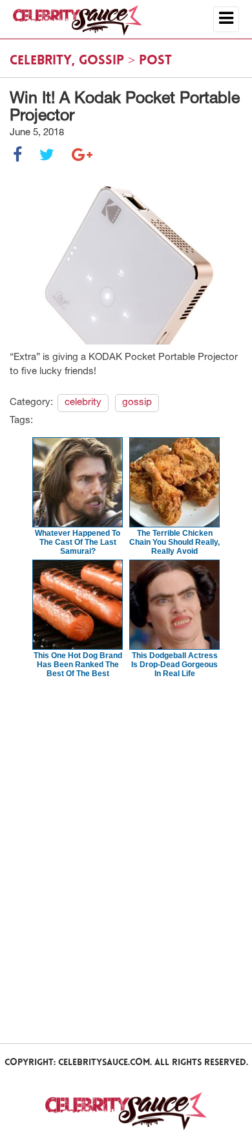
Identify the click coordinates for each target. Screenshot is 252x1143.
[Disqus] (126, 860)
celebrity (41, 61)
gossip (101, 61)
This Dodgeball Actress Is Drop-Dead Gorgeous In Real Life (174, 664)
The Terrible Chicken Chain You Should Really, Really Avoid (174, 542)
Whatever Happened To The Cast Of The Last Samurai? (77, 542)
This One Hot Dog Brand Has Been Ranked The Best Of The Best (78, 664)
